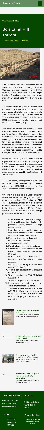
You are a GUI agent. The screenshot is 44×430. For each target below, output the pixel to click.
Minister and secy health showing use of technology (27, 356)
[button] (40, 3)
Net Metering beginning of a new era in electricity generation (27, 376)
